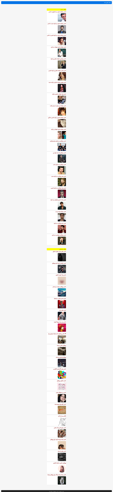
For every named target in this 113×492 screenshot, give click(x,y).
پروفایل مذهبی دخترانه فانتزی (59, 463)
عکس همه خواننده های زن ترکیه (59, 94)
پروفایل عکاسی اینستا (61, 345)
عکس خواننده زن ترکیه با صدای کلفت (58, 106)
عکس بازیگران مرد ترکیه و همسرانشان (58, 141)
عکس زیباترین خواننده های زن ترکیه (58, 59)
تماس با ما (106, 2)
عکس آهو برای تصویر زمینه (60, 404)
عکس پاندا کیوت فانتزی (61, 275)
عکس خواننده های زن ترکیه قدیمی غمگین (57, 117)
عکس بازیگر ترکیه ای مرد (60, 211)
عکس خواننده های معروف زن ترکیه (58, 129)
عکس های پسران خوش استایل (59, 251)
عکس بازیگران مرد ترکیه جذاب (59, 164)
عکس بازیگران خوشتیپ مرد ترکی (59, 235)
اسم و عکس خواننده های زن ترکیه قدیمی (57, 70)
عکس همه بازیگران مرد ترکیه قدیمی (58, 188)
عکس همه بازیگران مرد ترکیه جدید (58, 176)
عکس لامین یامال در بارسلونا (60, 298)
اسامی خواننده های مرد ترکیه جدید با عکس (57, 23)
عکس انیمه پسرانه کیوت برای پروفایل (58, 439)
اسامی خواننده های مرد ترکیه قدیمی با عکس (56, 35)
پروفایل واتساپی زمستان (61, 357)
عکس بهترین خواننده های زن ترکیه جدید (57, 82)
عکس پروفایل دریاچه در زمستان (59, 287)
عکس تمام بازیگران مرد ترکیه (60, 223)
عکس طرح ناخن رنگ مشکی (60, 428)
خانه (110, 2)
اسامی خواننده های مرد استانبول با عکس (57, 12)
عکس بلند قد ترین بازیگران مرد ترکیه (58, 200)
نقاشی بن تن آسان (62, 416)
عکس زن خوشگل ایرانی (61, 392)
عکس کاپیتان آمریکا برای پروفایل (59, 263)
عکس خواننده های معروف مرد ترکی (58, 47)
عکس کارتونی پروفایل (61, 381)
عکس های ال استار (62, 451)
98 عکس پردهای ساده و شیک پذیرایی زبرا (57, 334)
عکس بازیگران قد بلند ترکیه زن (59, 153)
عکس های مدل (62, 310)
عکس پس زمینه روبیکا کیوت (60, 322)
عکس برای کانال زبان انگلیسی (59, 369)
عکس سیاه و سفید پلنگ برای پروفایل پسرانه (56, 475)
